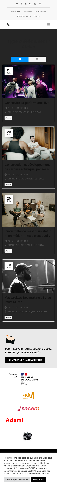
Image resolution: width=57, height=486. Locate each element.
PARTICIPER (15, 11)
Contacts (37, 16)
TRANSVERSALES (24, 16)
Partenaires (28, 11)
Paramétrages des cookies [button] (16, 479)
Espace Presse (40, 11)
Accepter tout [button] (38, 479)
